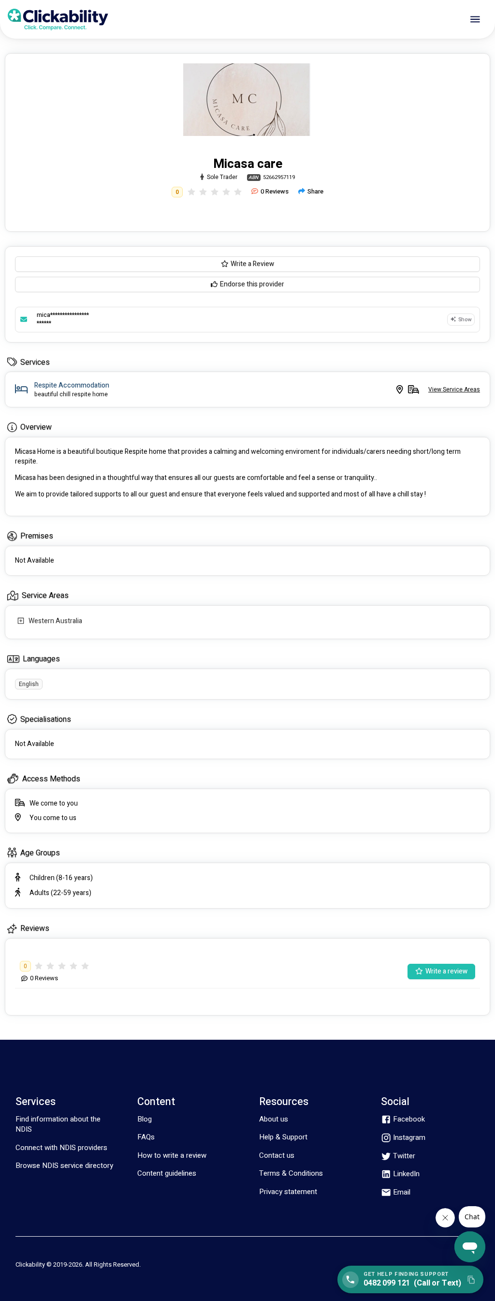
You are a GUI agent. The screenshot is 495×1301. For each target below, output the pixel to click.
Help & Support (283, 1137)
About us (273, 1119)
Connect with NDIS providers (61, 1147)
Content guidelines (166, 1173)
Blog (144, 1119)
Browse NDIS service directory (64, 1165)
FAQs (146, 1137)
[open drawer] (475, 19)
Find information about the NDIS (58, 1124)
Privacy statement (288, 1191)
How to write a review (171, 1155)
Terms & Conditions (291, 1173)
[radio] (191, 191)
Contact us (276, 1155)
